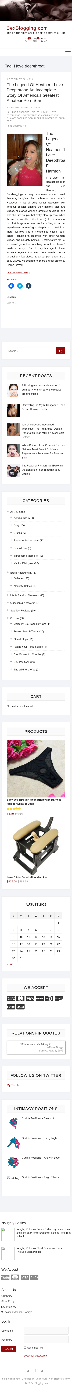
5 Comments (19, 125)
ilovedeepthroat (30, 115)
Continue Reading (20, 272)
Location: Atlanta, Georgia (17, 1312)
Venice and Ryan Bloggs (48, 1378)
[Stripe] (11, 1006)
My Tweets (13, 1085)
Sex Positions (22, 662)
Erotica (18, 532)
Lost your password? (35, 1355)
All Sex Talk (13, 107)
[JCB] (20, 1006)
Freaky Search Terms (26, 631)
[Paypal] (40, 998)
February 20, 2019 (21, 79)
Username (7, 1330)
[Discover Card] (59, 998)
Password (6, 1339)
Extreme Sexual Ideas (26, 540)
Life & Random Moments (24, 595)
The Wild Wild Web (30, 107)
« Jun (10, 964)
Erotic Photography (21, 572)
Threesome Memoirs (26, 555)
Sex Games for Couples (27, 654)
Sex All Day (20, 548)
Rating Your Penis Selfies (28, 646)
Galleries (19, 578)
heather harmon (39, 112)
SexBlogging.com (27, 28)
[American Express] (11, 998)
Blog (16, 525)
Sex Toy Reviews (20, 610)
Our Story (6, 1296)
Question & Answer (21, 603)
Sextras (14, 618)
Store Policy (8, 1301)
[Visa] (30, 998)
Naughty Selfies (23, 586)
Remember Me (35, 1347)
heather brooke (20, 112)
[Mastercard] (20, 998)
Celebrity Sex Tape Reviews (30, 623)
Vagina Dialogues (24, 563)
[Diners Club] (49, 998)
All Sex (14, 512)
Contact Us (10, 1306)
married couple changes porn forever (33, 116)
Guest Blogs (21, 639)
